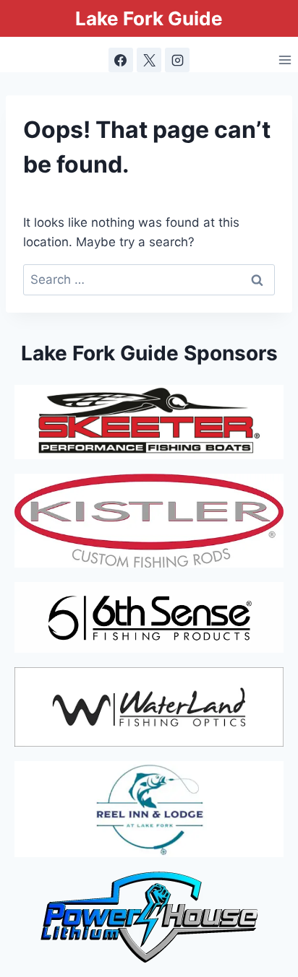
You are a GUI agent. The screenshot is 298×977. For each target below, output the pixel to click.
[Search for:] (149, 279)
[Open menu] (284, 60)
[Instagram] (177, 60)
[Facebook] (120, 60)
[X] (149, 60)
